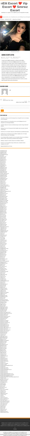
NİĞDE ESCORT (3, 350)
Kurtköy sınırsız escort (4, 331)
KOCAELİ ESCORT (3, 310)
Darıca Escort (2, 242)
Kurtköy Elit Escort (3, 318)
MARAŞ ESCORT (3, 342)
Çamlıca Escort (3, 229)
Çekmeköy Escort (3, 235)
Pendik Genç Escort (4, 371)
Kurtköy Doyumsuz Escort (5, 316)
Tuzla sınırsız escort (4, 402)
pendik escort (25, 422)
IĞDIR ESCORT (3, 286)
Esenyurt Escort (3, 262)
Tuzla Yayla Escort (3, 404)
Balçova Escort (3, 195)
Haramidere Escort (4, 284)
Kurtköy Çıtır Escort (4, 315)
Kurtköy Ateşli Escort (4, 314)
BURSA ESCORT (3, 225)
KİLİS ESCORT (3, 305)
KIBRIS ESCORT (3, 304)
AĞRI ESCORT (3, 157)
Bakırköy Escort (3, 194)
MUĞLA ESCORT (3, 348)
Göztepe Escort (3, 279)
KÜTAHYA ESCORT (3, 333)
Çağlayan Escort (3, 228)
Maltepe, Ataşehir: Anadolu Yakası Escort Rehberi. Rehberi (12, 140)
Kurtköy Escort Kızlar (4, 321)
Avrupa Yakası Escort (4, 184)
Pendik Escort (2, 362)
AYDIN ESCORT (3, 188)
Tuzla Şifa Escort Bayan (4, 401)
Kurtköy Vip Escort (3, 332)
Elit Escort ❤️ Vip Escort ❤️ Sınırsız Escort (15, 7)
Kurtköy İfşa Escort (4, 323)
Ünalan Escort (3, 406)
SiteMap (15, 429)
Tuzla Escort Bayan (4, 397)
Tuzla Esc (2, 395)
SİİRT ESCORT (3, 385)
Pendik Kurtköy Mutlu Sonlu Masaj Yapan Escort (9, 376)
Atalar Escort (2, 181)
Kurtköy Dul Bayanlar (4, 317)
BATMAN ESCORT (3, 199)
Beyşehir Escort (3, 210)
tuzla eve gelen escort (4, 398)
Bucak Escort (2, 221)
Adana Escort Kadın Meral (21, 102)
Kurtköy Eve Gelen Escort (5, 322)
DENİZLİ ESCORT (3, 243)
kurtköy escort (20, 425)
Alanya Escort (2, 164)
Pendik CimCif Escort (4, 361)
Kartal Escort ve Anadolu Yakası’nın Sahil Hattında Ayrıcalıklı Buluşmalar (15, 131)
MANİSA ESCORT (3, 341)
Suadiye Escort (3, 391)
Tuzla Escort (2, 396)
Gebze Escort (2, 272)
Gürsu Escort (2, 281)
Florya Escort (2, 270)
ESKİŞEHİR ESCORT (4, 263)
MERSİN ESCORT (3, 345)
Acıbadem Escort (3, 150)
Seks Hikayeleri (3, 384)
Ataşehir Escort (3, 182)
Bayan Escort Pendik (4, 200)
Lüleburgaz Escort (3, 336)
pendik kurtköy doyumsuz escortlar (7, 374)
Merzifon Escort (3, 346)
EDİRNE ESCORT (3, 252)
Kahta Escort (2, 294)
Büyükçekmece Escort (4, 226)
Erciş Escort (2, 257)
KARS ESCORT (3, 297)
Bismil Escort (2, 214)
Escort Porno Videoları (4, 261)
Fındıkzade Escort (3, 269)
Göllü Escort (2, 277)
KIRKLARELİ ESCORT (4, 308)
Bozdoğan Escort (3, 219)
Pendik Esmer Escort (4, 367)
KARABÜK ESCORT (3, 295)
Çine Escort (2, 237)
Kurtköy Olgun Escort (4, 326)
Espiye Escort (2, 264)
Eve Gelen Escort (3, 266)
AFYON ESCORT (3, 156)
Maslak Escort (3, 343)
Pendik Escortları (3, 364)
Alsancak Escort (3, 169)
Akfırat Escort (2, 161)
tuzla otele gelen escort (4, 400)
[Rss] (14, 427)
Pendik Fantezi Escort (4, 368)
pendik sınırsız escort (4, 378)
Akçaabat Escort (3, 159)
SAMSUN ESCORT (3, 381)
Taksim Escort (3, 392)
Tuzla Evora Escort (3, 399)
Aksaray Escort (3, 162)
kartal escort (4, 424)
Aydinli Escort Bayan (4, 189)
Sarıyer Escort (3, 383)
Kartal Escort (2, 298)
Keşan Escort (2, 303)
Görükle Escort (3, 278)
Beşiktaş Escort (3, 203)
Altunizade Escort (3, 171)
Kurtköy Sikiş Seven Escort (5, 329)
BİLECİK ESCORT (3, 212)
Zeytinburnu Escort (4, 411)
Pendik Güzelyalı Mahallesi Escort (6, 373)
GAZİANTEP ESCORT (4, 271)
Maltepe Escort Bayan (4, 340)
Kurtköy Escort (3, 319)
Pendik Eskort (2, 366)
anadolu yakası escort (11, 425)
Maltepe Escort (3, 339)
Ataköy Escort (3, 180)
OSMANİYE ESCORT (4, 356)
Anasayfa (2, 19)
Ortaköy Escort (3, 354)
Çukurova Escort (3, 241)
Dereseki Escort (3, 244)
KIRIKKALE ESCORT (4, 307)
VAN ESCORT (2, 408)
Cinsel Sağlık (2, 238)
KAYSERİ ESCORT (3, 302)
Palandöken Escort (3, 358)
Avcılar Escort (2, 183)
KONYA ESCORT (3, 311)
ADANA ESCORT (8, 19)
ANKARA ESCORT (3, 175)
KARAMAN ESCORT (4, 296)
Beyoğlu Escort (3, 207)
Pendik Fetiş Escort (4, 370)
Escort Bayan (2, 260)
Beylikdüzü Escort (3, 206)
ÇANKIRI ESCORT (3, 231)
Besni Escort (2, 204)
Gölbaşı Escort (3, 276)
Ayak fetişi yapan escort (5, 186)
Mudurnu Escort (3, 347)
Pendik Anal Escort (3, 359)
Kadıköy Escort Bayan (4, 292)
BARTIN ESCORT (3, 197)
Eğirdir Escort (2, 253)
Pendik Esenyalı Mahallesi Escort (6, 365)
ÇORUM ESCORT (3, 240)
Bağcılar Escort (3, 192)
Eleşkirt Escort (3, 255)
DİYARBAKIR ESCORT (4, 248)
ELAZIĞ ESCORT (3, 254)
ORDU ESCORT (3, 352)
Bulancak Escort (3, 222)
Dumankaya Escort (3, 250)
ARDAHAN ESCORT (4, 178)
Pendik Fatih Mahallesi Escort (6, 369)
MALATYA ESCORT (3, 338)
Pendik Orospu (3, 377)
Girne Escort (2, 275)
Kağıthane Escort (3, 293)
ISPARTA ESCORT (3, 288)
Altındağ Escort (3, 170)
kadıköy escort (17, 424)
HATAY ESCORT (3, 285)
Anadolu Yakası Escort (4, 173)
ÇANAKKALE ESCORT (4, 230)
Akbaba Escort (3, 158)
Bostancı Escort (3, 218)
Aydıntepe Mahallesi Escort (5, 191)
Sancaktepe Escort (3, 382)
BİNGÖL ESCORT (3, 213)
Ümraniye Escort (3, 405)
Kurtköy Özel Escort (4, 328)
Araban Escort (3, 177)
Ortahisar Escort (3, 353)
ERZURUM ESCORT (4, 259)
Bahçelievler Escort (4, 193)
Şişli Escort (2, 388)
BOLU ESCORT (3, 217)
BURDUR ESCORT (3, 224)
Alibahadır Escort (3, 167)
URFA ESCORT (3, 407)
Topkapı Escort (3, 394)
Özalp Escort (2, 357)
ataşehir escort (11, 422)
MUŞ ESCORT (3, 349)
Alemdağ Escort (3, 165)
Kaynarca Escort (3, 301)
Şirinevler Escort (3, 387)
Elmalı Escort (2, 256)
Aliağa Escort (2, 166)
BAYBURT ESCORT (3, 201)
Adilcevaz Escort (3, 153)
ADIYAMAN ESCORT (4, 154)
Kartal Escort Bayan (4, 299)
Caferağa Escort (3, 227)
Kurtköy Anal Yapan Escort (5, 312)
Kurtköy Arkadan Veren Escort (6, 313)
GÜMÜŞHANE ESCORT (4, 280)
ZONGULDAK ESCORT (4, 412)
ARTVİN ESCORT (3, 179)
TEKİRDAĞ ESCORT (4, 393)
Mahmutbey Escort (4, 337)
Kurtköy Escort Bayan (4, 320)
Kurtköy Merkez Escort (4, 324)
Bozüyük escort (3, 220)
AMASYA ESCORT (3, 172)
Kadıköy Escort (3, 291)
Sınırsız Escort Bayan (4, 389)
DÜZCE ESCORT (3, 251)
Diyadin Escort (3, 247)
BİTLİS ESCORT (3, 215)
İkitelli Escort (2, 287)
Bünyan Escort (3, 223)
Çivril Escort (2, 239)
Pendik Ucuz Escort (4, 380)
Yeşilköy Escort (3, 410)
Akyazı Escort (2, 163)
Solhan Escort (3, 390)
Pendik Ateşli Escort (4, 360)
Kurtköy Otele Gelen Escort (5, 327)
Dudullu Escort (3, 249)
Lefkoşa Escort (3, 334)
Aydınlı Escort (2, 190)
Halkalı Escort (2, 283)
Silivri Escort (2, 386)
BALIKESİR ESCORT (4, 196)
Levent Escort (2, 335)
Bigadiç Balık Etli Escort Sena (6, 146)
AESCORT (2, 155)
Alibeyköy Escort (3, 168)
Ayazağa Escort (3, 187)
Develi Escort (2, 245)
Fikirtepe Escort (3, 268)
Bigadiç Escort (3, 211)
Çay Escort (2, 234)
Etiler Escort (2, 265)
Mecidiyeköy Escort (4, 344)
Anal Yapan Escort (3, 174)
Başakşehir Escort (3, 198)
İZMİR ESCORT (3, 290)
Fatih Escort (2, 267)
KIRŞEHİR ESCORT (3, 309)
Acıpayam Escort (3, 151)
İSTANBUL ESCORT (4, 289)
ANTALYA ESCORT (3, 176)
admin (4, 57)
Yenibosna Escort (3, 409)
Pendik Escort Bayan (4, 363)
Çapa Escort (2, 232)
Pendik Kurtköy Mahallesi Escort (6, 375)
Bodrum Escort (3, 216)
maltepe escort (4, 422)
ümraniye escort (18, 422)
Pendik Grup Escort (4, 372)
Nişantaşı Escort (3, 351)
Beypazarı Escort (3, 208)
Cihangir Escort (3, 236)
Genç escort (2, 273)
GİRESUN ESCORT (3, 274)
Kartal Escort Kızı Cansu (8, 100)
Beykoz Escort (3, 205)
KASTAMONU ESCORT (4, 300)
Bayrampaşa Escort (4, 202)
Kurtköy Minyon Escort (4, 325)
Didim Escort (2, 246)
